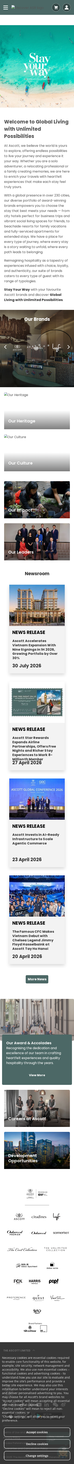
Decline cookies (37, 1444)
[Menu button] (5, 7)
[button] (5, 347)
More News (37, 979)
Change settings (37, 1456)
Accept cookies (37, 1432)
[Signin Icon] (66, 7)
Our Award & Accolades (28, 1042)
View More (37, 1075)
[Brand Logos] (19, 1217)
